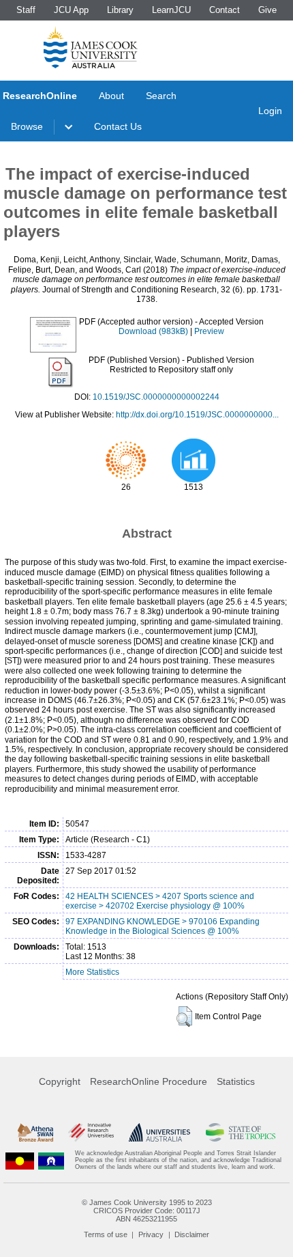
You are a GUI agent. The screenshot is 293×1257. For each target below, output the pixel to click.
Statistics (236, 1081)
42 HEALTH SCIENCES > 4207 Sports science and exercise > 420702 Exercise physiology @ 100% (159, 901)
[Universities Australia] (159, 1132)
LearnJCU (171, 10)
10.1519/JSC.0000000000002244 (156, 397)
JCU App (71, 10)
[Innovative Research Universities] (91, 1132)
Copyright (59, 1081)
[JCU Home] (91, 47)
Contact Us (118, 126)
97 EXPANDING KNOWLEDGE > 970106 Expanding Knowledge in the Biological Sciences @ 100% (162, 926)
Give (267, 10)
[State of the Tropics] (241, 1132)
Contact (224, 10)
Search (161, 95)
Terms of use (105, 1234)
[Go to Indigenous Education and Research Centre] (19, 1160)
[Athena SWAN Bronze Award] (35, 1132)
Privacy (151, 1234)
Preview (209, 331)
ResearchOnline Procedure (148, 1081)
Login (270, 110)
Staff (25, 10)
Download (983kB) (153, 331)
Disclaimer (191, 1234)
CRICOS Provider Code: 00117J (146, 1210)
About (111, 95)
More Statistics (92, 972)
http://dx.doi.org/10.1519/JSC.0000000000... (197, 414)
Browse (27, 126)
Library (120, 10)
